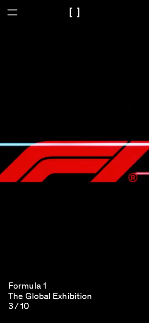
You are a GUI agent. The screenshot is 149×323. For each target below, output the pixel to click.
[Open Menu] (12, 12)
